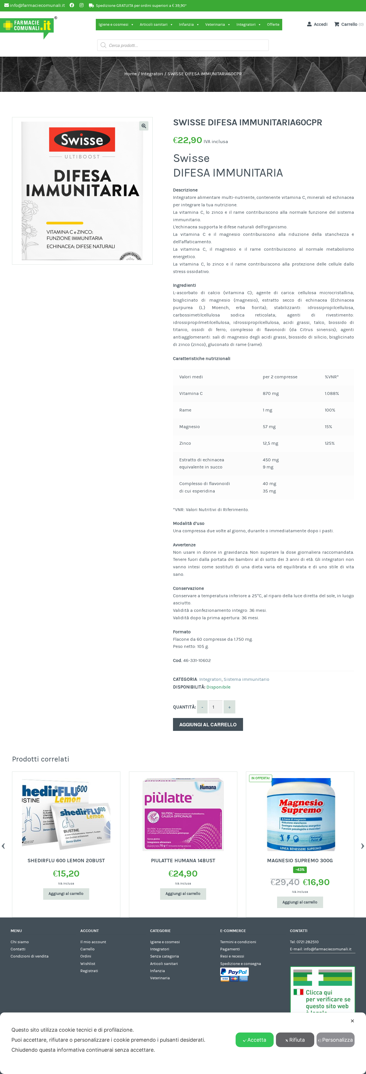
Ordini (85, 956)
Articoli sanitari (154, 24)
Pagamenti (230, 949)
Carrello (87, 949)
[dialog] (183, 1043)
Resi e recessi (232, 956)
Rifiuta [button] (297, 1040)
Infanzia (186, 24)
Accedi (321, 24)
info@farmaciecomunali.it (327, 949)
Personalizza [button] (337, 1040)
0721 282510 (308, 942)
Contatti (18, 949)
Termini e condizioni (238, 942)
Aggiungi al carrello (207, 724)
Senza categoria (164, 956)
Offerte (273, 24)
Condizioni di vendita (30, 956)
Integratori (246, 24)
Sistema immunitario (246, 679)
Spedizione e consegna (240, 964)
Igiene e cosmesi (113, 24)
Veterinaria (215, 24)
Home (130, 73)
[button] (143, 125)
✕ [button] (352, 1021)
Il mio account (93, 942)
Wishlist (87, 964)
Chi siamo (20, 942)
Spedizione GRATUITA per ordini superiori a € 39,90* (141, 5)
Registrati (89, 971)
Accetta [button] (256, 1040)
